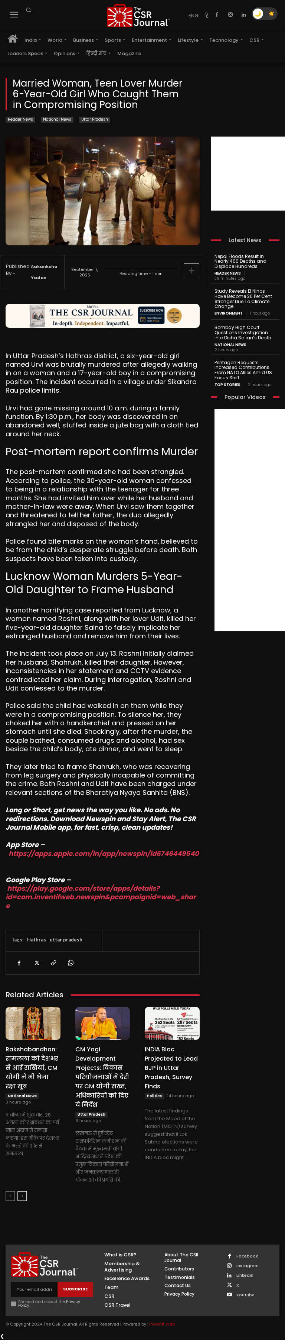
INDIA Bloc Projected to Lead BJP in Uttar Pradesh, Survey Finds (171, 1068)
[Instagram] (230, 15)
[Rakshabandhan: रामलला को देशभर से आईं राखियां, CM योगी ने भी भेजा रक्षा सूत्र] (33, 1023)
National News (57, 119)
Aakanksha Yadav (44, 272)
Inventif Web (162, 1324)
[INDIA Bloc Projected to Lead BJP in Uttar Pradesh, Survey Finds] (172, 1023)
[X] (36, 963)
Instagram (247, 1266)
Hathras (36, 940)
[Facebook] (217, 15)
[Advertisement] (248, 174)
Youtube (245, 1295)
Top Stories (227, 384)
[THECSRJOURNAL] (138, 15)
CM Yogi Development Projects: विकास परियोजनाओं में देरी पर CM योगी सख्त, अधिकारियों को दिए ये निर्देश (102, 1077)
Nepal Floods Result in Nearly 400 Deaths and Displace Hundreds (240, 261)
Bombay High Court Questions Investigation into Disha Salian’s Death (242, 332)
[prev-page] (10, 1196)
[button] (28, 10)
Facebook (247, 1256)
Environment (228, 313)
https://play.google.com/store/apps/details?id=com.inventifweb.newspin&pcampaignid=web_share (101, 897)
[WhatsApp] (70, 963)
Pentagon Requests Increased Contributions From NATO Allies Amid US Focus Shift (243, 370)
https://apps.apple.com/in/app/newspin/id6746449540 (104, 853)
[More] (191, 270)
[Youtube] (229, 1295)
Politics (154, 1096)
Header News (20, 119)
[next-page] (22, 1196)
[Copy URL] (53, 963)
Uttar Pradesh (94, 119)
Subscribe (75, 1289)
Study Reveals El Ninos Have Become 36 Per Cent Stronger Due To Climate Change (243, 298)
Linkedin (244, 1275)
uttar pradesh (66, 940)
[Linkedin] (244, 15)
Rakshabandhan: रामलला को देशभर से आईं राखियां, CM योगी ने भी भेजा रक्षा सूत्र (32, 1068)
